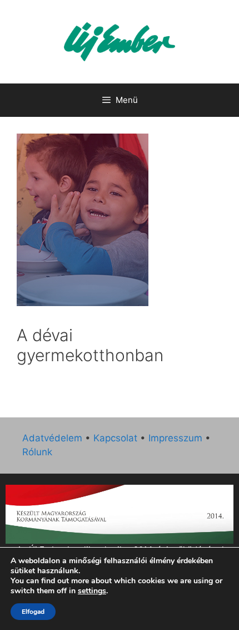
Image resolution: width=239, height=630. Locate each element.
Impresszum (175, 438)
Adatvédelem (52, 438)
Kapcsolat (115, 438)
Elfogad (33, 611)
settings (92, 591)
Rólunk (37, 451)
